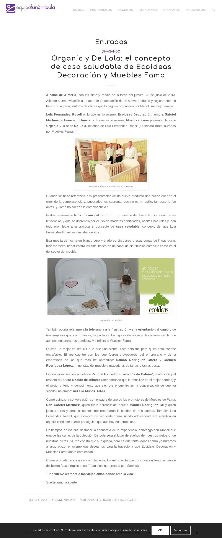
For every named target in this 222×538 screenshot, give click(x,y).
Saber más (180, 530)
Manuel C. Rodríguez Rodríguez (112, 499)
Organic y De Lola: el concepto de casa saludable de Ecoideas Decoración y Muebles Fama (111, 67)
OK (160, 530)
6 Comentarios (63, 499)
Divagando (111, 51)
